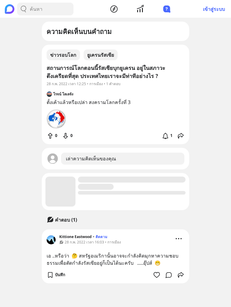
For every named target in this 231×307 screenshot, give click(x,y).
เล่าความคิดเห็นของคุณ (91, 158)
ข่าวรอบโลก (63, 55)
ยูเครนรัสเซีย (100, 55)
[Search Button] (23, 8)
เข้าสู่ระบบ (214, 9)
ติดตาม (101, 236)
